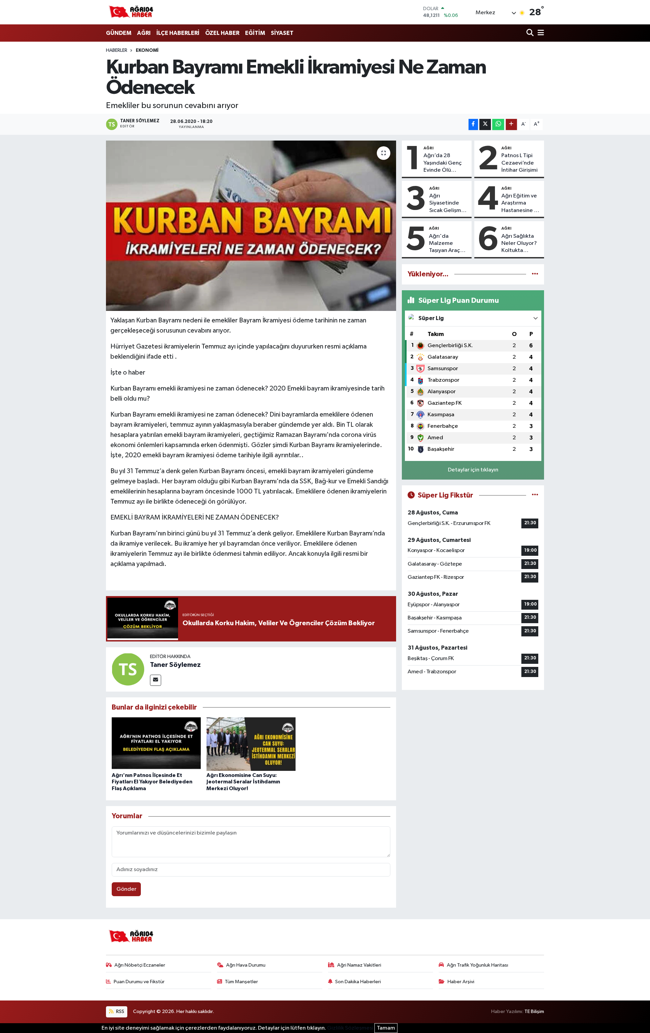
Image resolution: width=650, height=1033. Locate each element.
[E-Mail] (155, 680)
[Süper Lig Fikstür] (535, 495)
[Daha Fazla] (511, 124)
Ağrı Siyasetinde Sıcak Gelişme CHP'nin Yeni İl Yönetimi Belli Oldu (447, 203)
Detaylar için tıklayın (473, 470)
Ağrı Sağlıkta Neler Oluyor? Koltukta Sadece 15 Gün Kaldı (520, 243)
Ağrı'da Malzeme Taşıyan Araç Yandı (444, 243)
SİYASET (282, 33)
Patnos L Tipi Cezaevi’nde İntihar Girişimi (519, 163)
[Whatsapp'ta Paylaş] (498, 124)
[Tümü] (535, 274)
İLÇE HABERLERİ (177, 33)
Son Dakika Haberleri (358, 981)
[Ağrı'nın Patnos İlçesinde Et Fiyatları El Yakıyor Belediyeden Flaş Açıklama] (156, 744)
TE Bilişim (534, 1011)
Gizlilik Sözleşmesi (350, 1028)
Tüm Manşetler (241, 981)
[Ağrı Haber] (131, 12)
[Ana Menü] (539, 33)
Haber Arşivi (461, 981)
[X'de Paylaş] (485, 124)
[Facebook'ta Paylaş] (473, 124)
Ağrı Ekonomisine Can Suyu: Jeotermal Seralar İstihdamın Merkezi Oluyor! (243, 782)
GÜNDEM (118, 33)
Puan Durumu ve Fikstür (139, 981)
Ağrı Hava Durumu (245, 965)
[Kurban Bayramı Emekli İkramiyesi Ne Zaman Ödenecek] (251, 226)
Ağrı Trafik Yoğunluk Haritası (477, 965)
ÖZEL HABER (222, 33)
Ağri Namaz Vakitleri (359, 965)
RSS (119, 1011)
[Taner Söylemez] (128, 669)
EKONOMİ (147, 50)
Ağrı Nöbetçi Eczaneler (139, 965)
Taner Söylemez (175, 664)
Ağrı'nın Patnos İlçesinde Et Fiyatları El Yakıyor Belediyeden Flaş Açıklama (152, 782)
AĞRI (144, 33)
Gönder (126, 889)
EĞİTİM (255, 33)
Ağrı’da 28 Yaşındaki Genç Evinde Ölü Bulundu (443, 163)
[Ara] (530, 33)
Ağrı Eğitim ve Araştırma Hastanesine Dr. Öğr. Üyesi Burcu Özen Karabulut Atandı (520, 203)
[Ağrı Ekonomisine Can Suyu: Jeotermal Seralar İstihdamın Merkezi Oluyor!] (251, 744)
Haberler (116, 50)
